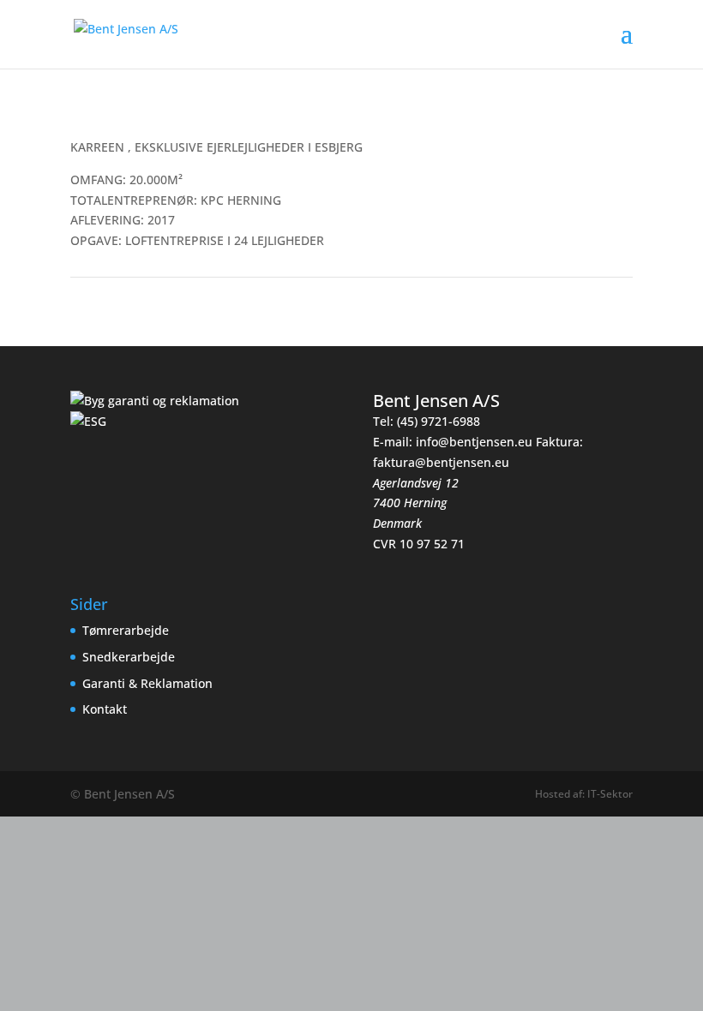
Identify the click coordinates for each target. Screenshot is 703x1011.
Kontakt (104, 709)
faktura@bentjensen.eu (441, 462)
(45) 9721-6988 (438, 421)
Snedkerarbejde (128, 657)
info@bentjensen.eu (474, 442)
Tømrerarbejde (125, 630)
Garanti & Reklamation (147, 683)
